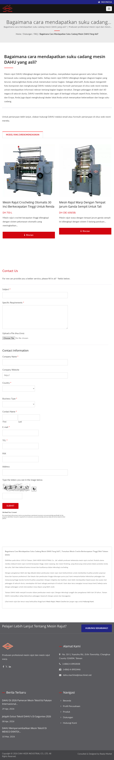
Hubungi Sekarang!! (96, 628)
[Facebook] (3, 666)
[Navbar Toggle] (109, 8)
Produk (66, 712)
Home (18, 34)
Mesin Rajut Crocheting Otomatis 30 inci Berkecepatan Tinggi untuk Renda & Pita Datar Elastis (28, 206)
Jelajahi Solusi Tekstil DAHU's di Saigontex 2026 (26, 716)
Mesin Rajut (50, 601)
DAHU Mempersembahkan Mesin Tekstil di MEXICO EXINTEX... (24, 730)
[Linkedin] (10, 666)
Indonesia (106, 2)
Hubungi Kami (88, 601)
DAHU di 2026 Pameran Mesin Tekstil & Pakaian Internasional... (27, 702)
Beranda (67, 701)
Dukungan (27, 34)
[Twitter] (6, 666)
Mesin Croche (61, 601)
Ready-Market (106, 754)
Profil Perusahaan (71, 706)
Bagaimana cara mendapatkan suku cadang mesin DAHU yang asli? (69, 34)
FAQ (36, 34)
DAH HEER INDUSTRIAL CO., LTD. (33, 754)
